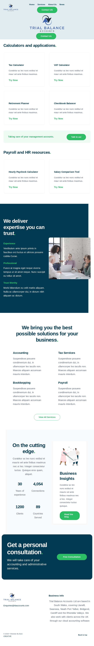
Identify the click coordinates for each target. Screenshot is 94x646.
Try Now (13, 80)
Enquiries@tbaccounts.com (16, 605)
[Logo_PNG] (10, 5)
